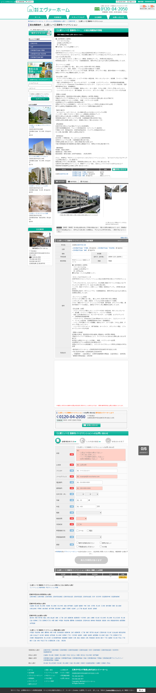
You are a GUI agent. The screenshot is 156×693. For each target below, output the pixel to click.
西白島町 (58, 608)
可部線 (99, 658)
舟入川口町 (116, 618)
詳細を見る (122, 577)
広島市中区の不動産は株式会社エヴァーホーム (90, 670)
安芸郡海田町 (115, 596)
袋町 (83, 175)
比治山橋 (115, 632)
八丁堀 (61, 618)
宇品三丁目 (44, 640)
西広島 (64, 640)
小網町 (92, 618)
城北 (44, 618)
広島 (87, 638)
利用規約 (59, 551)
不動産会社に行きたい (87, 547)
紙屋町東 (70, 618)
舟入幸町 (54, 606)
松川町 (42, 635)
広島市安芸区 (78, 596)
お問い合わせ (65, 678)
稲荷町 (80, 635)
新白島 (32, 618)
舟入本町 (42, 606)
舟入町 (98, 606)
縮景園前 (122, 620)
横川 (31, 640)
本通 (36, 618)
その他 (104, 547)
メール (81, 531)
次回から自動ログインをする (40, 94)
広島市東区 (33, 596)
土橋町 (64, 608)
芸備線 (57, 660)
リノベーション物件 (52, 673)
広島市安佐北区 (68, 596)
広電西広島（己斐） (54, 640)
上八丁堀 (79, 608)
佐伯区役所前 (90, 663)
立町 (65, 618)
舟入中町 (60, 606)
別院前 (104, 620)
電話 (90, 531)
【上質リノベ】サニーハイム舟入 (38, 186)
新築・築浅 (49, 670)
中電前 (84, 172)
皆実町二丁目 (37, 620)
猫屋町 (81, 606)
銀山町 (85, 608)
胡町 (57, 618)
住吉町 (74, 608)
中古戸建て (49, 678)
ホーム (31, 670)
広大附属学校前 (56, 638)
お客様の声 (64, 670)
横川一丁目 (104, 638)
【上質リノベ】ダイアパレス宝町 (38, 213)
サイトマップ (33, 681)
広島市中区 (62, 174)
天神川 (83, 663)
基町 (113, 606)
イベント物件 (50, 681)
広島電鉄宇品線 (76, 172)
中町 (85, 606)
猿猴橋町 (65, 638)
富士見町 (118, 606)
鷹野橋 (72, 620)
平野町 (39, 608)
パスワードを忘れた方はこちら (38, 96)
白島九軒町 (33, 608)
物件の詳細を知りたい (87, 543)
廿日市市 (98, 596)
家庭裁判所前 (115, 620)
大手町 (93, 606)
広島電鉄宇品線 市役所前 (38, 54)
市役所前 (85, 174)
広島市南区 (40, 596)
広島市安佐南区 (58, 596)
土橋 (88, 618)
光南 (65, 606)
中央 (68, 655)
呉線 (85, 658)
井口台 (83, 655)
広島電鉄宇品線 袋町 (36, 57)
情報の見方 (124, 237)
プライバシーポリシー (71, 551)
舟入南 (37, 606)
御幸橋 (93, 620)
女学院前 (32, 623)
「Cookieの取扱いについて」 (113, 690)
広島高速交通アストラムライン (112, 658)
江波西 (76, 606)
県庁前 (40, 618)
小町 (67, 174)
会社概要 (31, 673)
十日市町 (83, 618)
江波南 (32, 606)
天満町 (32, 638)
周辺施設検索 (65, 675)
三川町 (103, 606)
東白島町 (45, 608)
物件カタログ (33, 684)
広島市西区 (48, 596)
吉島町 (95, 608)
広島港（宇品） (106, 663)
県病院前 (98, 620)
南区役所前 (122, 632)
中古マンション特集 (52, 587)
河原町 (48, 606)
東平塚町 (70, 606)
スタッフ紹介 (65, 673)
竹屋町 (69, 608)
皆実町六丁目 (46, 620)
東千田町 (51, 608)
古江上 (73, 655)
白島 (48, 618)
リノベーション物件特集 (37, 587)
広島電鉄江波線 (48, 658)
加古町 (90, 608)
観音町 (70, 638)
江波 (31, 620)
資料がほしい (107, 543)
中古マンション (50, 675)
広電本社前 (86, 620)
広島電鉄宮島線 (77, 658)
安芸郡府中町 (106, 596)
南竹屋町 (108, 606)
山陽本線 (57, 658)
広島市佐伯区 (87, 596)
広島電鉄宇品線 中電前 (37, 50)
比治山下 (36, 635)
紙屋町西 (77, 618)
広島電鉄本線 (92, 658)
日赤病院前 (78, 620)
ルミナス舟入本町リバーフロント (38, 156)
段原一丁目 (109, 635)
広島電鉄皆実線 (48, 660)
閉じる (141, 690)
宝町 (88, 606)
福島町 (110, 638)
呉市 (93, 596)
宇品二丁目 (121, 638)
